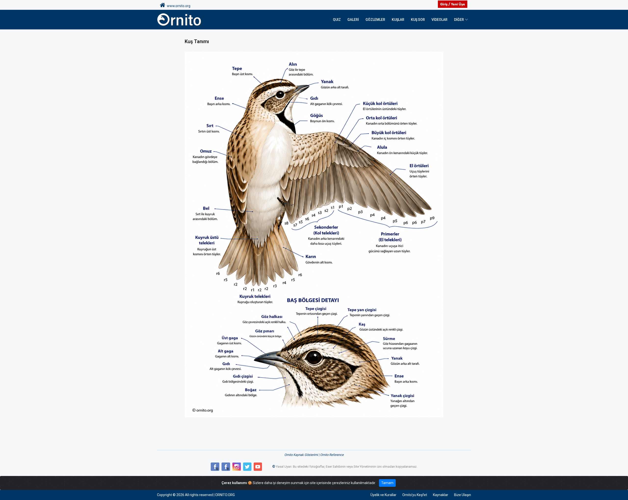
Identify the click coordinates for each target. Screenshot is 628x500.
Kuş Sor (418, 20)
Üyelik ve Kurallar (383, 495)
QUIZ (337, 20)
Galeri (353, 20)
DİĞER (459, 20)
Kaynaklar (440, 495)
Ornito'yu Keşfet (414, 495)
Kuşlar (398, 20)
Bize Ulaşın (462, 495)
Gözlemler (375, 20)
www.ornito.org (177, 6)
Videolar (439, 20)
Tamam (387, 483)
